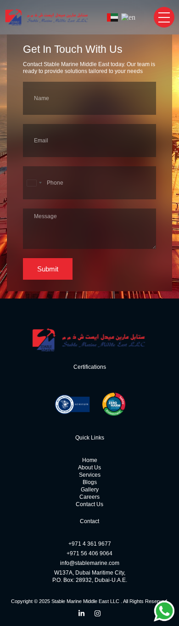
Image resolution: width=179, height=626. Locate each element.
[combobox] (34, 183)
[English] (128, 17)
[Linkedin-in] (81, 613)
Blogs (90, 482)
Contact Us (89, 504)
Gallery (90, 489)
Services (90, 475)
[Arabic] (113, 17)
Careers (89, 497)
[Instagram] (97, 613)
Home (89, 460)
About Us (89, 467)
